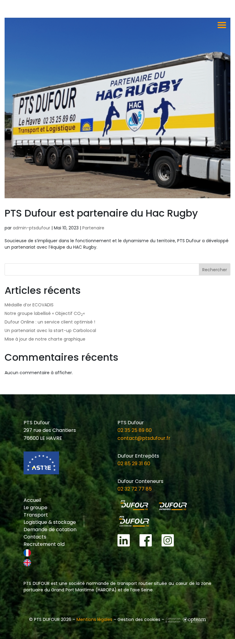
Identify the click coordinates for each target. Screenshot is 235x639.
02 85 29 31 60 (134, 463)
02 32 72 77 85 (135, 488)
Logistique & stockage (50, 522)
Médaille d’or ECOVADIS (29, 305)
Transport (36, 514)
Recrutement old (44, 544)
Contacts (35, 536)
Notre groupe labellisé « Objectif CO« (45, 313)
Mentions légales (94, 619)
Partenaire (93, 228)
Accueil (32, 500)
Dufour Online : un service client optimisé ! (50, 322)
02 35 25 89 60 (135, 430)
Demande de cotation (50, 529)
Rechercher (214, 270)
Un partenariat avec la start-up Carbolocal (50, 330)
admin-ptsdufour (31, 228)
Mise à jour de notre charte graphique (45, 339)
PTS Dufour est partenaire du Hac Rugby (101, 213)
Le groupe (35, 507)
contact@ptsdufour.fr (144, 438)
